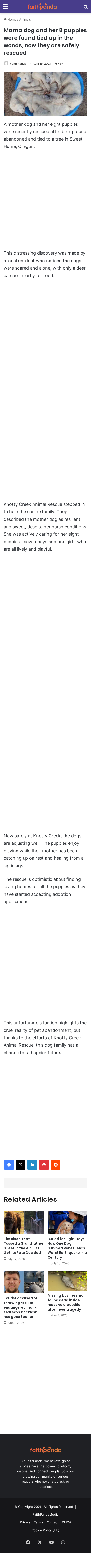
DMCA (66, 1522)
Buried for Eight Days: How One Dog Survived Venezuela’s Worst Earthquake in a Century (67, 1248)
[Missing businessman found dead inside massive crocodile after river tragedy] (68, 1281)
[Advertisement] (45, 202)
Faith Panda (18, 63)
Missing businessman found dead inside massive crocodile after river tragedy (67, 1302)
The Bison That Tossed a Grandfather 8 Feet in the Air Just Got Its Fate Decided (23, 1245)
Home (12, 19)
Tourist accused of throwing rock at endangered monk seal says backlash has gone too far (20, 1307)
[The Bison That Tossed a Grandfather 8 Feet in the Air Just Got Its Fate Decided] (24, 1222)
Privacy (25, 1522)
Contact (52, 1522)
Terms (38, 1522)
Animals (25, 19)
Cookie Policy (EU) (45, 1530)
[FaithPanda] (42, 6)
